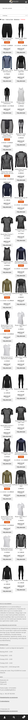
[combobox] (14, 15)
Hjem (3, 19)
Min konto (4, 717)
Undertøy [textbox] (13, 15)
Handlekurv (22, 716)
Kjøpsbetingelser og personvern (9, 697)
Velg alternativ (7, 52)
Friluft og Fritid (9, 19)
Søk (14, 717)
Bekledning (16, 19)
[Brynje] (7, 49)
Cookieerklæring (4, 701)
